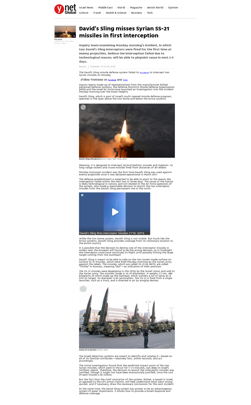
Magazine (136, 8)
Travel (97, 13)
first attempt (144, 73)
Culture (83, 13)
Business (136, 13)
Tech (150, 13)
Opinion (173, 8)
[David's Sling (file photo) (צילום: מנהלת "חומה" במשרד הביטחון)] (127, 131)
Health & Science (116, 13)
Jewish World (155, 8)
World (121, 8)
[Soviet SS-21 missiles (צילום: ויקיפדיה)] (127, 317)
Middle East (105, 8)
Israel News (86, 8)
